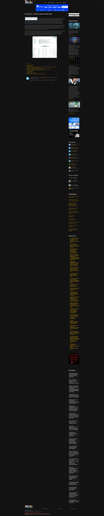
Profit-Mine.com (73, 167)
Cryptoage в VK (73, 160)
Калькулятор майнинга (45, 508)
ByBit (71, 177)
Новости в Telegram (74, 150)
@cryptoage (43, 77)
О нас (31, 508)
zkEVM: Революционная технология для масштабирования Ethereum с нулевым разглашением (74, 310)
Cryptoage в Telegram (74, 147)
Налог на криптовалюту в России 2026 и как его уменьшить (74, 289)
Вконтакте (48, 77)
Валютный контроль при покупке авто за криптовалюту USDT (74, 285)
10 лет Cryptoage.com (30, 70)
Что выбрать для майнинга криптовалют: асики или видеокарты (73, 229)
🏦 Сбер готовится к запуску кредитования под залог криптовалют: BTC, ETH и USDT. (74, 110)
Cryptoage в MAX (73, 144)
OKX (71, 180)
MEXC (71, 184)
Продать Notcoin (29, 71)
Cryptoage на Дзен (74, 157)
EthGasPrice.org (73, 170)
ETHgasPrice (59, 508)
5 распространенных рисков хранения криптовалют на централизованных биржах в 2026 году (73, 250)
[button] (45, 2)
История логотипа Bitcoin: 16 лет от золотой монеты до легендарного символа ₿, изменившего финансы (74, 280)
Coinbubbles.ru (73, 163)
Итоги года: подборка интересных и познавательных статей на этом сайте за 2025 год (74, 327)
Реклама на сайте (73, 508)
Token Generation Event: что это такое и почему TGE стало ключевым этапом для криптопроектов (74, 316)
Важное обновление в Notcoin (32, 72)
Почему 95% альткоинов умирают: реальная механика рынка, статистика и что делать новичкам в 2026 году (74, 299)
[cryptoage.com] (29, 2)
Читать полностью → (72, 35)
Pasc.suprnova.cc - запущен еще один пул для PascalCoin (36, 73)
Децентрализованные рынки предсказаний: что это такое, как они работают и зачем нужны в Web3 (74, 305)
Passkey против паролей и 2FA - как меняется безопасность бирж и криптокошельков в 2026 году (74, 269)
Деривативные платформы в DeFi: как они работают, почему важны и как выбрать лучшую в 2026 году (74, 263)
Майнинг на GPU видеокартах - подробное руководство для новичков (74, 212)
